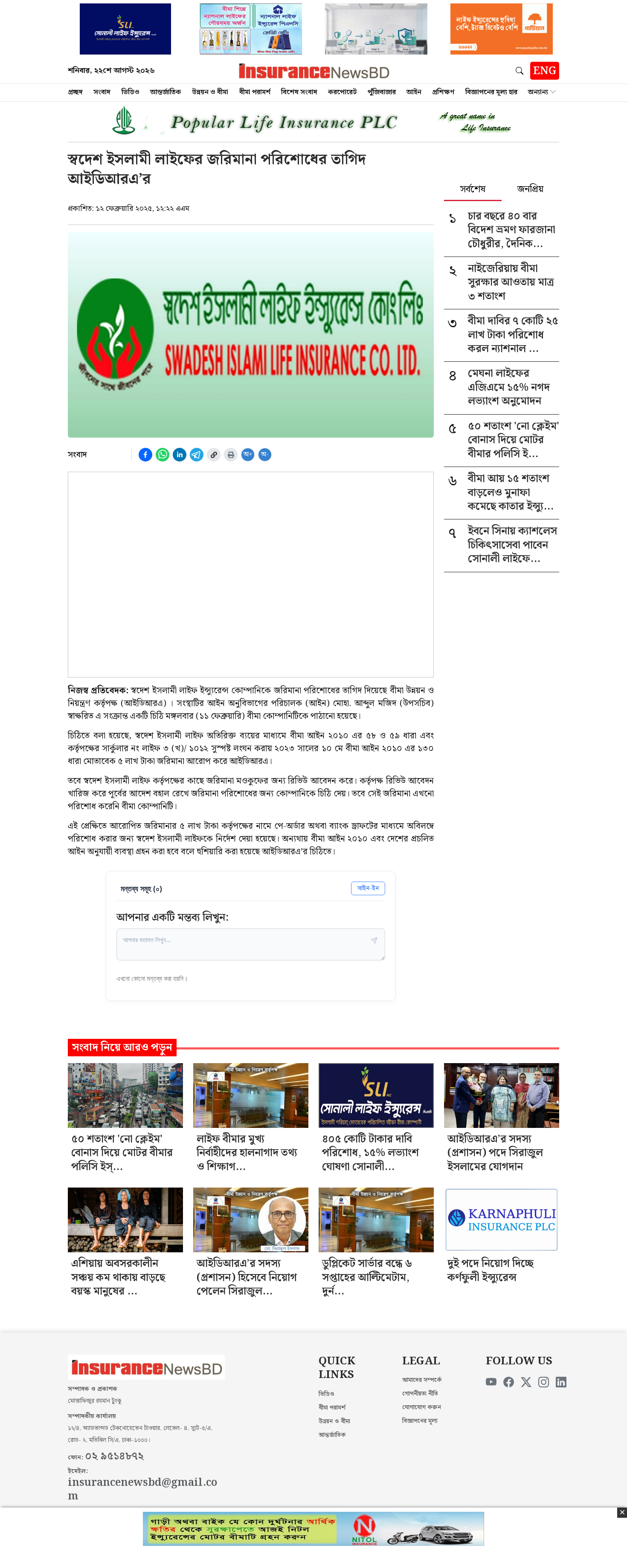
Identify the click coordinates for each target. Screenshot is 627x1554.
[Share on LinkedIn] (179, 454)
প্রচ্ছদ (75, 92)
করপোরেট (342, 92)
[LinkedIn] (561, 1382)
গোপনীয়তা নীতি (420, 1393)
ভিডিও (130, 92)
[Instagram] (543, 1382)
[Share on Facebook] (145, 454)
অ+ (248, 454)
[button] (521, 70)
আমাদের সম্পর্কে (422, 1380)
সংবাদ (101, 92)
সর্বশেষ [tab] (472, 190)
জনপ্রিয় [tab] (530, 190)
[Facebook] (508, 1382)
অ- (265, 454)
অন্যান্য (538, 92)
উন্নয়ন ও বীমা (210, 92)
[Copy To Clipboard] (214, 454)
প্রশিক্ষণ (443, 92)
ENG (544, 71)
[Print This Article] (231, 454)
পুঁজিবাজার (382, 92)
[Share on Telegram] (196, 454)
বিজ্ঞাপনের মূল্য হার (491, 92)
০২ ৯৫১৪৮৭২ (114, 1456)
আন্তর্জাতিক (165, 92)
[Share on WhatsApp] (162, 454)
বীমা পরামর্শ (254, 92)
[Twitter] (526, 1382)
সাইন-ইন (368, 888)
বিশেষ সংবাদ (299, 92)
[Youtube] (491, 1382)
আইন (413, 92)
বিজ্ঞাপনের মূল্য (420, 1421)
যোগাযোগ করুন (421, 1407)
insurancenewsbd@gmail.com (143, 1489)
